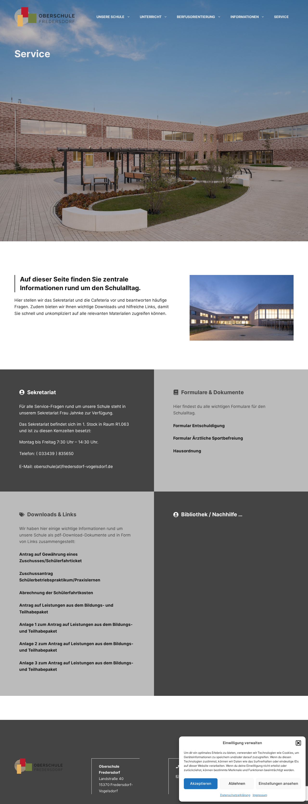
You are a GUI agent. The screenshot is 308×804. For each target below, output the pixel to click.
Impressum (260, 795)
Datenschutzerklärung (235, 795)
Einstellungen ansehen (278, 783)
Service (281, 17)
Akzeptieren (200, 783)
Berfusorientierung (196, 17)
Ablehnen (237, 783)
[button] (298, 743)
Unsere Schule (110, 17)
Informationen (245, 17)
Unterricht (150, 17)
